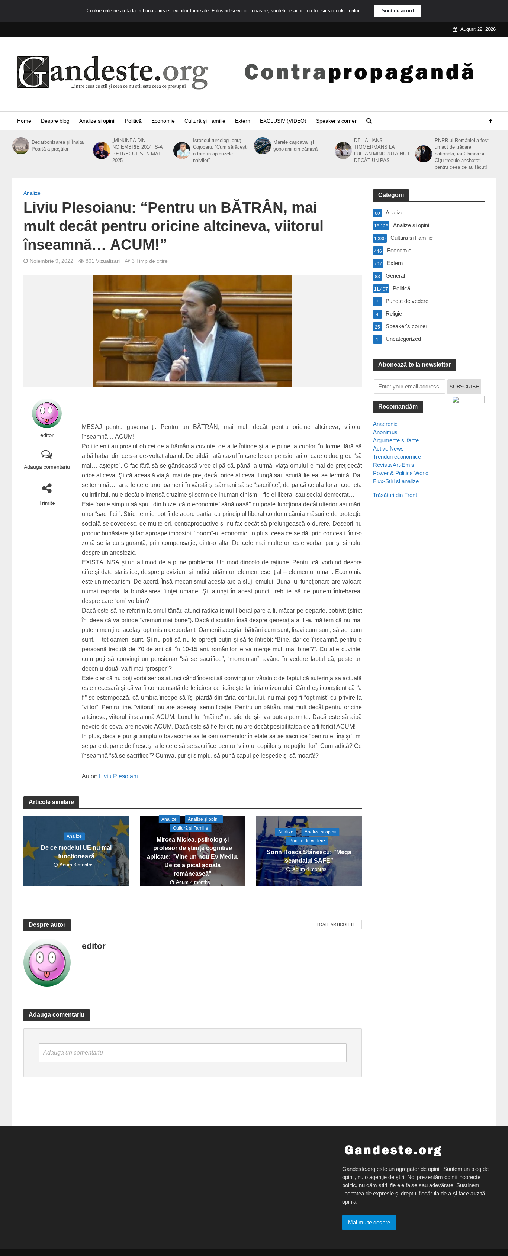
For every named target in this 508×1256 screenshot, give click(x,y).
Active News (388, 448)
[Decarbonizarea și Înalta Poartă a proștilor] (20, 145)
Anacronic (385, 424)
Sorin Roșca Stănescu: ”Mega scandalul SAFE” (309, 856)
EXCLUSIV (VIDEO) (283, 121)
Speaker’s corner (336, 121)
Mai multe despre (369, 1222)
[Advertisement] (429, 639)
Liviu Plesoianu (119, 776)
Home (24, 121)
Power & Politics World (400, 473)
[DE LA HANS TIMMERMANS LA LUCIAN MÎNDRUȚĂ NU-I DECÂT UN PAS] (342, 150)
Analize (32, 193)
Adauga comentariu (47, 467)
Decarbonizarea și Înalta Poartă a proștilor (58, 145)
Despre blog (55, 121)
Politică (133, 121)
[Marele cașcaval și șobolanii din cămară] (262, 145)
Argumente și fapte (396, 440)
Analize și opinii (97, 121)
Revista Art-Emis (393, 465)
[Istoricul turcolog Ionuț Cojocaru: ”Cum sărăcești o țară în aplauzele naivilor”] (181, 150)
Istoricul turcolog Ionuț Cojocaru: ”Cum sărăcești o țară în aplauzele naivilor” (220, 150)
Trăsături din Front (395, 495)
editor (47, 435)
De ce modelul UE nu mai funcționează (76, 852)
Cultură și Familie (204, 121)
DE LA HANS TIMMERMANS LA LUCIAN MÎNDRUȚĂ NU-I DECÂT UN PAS (381, 150)
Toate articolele (336, 924)
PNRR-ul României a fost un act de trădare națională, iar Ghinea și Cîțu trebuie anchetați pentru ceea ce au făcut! (462, 154)
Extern (242, 121)
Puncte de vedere (307, 840)
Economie (163, 121)
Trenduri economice (397, 456)
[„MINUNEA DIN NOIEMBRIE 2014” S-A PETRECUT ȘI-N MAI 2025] (101, 150)
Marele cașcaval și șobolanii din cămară (295, 145)
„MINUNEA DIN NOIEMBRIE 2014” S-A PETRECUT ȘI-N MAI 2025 (137, 150)
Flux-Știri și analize (396, 481)
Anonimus (385, 432)
